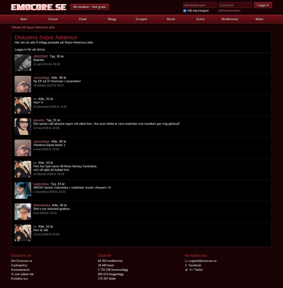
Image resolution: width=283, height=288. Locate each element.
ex (35, 99)
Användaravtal (20, 269)
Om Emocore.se (21, 261)
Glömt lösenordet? (229, 10)
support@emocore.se (202, 261)
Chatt (82, 19)
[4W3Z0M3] (23, 62)
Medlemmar (230, 19)
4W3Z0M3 (40, 56)
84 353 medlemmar (110, 261)
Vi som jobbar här (22, 274)
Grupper (141, 19)
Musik (171, 19)
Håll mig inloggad (197, 10)
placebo (38, 120)
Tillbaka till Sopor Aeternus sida (33, 27)
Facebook (194, 265)
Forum (53, 19)
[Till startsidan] (38, 7)
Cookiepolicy (19, 265)
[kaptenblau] (23, 190)
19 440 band (106, 265)
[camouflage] (23, 84)
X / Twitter (196, 269)
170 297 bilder (107, 278)
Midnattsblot (41, 205)
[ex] (23, 105)
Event (201, 19)
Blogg (112, 19)
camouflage (41, 77)
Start (23, 19)
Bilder (260, 19)
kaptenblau (41, 184)
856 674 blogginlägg (110, 274)
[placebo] (23, 126)
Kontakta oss (19, 278)
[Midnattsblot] (23, 211)
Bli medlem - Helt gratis (89, 7)
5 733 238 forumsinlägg (113, 269)
